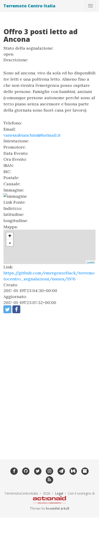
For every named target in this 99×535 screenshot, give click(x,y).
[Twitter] (37, 471)
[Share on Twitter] (7, 309)
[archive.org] (85, 471)
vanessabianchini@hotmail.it (32, 135)
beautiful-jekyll (57, 508)
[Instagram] (49, 471)
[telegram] (61, 471)
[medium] (73, 471)
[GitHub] (26, 471)
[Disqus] (49, 383)
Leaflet (90, 262)
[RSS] (49, 479)
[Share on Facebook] (16, 309)
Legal (59, 493)
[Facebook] (14, 471)
